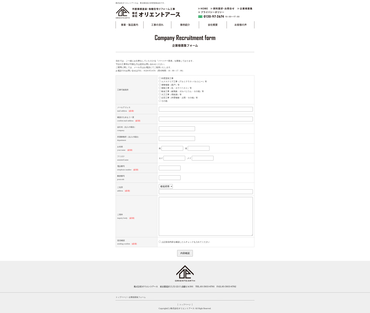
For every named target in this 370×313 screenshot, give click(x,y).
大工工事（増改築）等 (171, 94)
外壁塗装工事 (167, 78)
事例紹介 (185, 25)
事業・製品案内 (129, 25)
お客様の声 (240, 25)
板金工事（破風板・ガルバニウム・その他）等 (182, 91)
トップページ (185, 304)
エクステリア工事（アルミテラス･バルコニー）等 (184, 81)
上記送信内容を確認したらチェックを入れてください (185, 242)
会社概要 (213, 25)
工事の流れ (157, 25)
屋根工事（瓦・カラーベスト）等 (176, 88)
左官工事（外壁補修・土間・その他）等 (179, 98)
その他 (164, 101)
